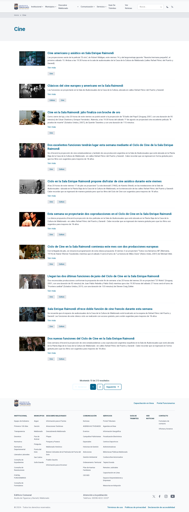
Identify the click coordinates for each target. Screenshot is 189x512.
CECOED (86, 475)
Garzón (36, 426)
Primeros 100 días (21, 426)
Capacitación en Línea (111, 473)
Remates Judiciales (110, 467)
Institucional (36, 7)
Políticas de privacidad (135, 507)
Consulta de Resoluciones (19, 469)
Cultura (52, 100)
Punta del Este (37, 450)
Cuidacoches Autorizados (113, 457)
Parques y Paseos (53, 442)
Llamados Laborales (21, 454)
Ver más (52, 67)
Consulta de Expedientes (19, 461)
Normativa (18, 442)
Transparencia (19, 431)
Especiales (87, 442)
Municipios (50, 7)
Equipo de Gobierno (21, 421)
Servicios (101, 7)
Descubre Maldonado (63, 6)
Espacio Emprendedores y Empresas (113, 479)
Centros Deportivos (110, 442)
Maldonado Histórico (54, 447)
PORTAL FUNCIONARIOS (20, 476)
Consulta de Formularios (18, 484)
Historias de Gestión (90, 447)
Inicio (16, 15)
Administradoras (109, 447)
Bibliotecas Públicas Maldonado (115, 452)
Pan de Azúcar (36, 438)
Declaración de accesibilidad (161, 507)
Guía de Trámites (112, 6)
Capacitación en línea (144, 403)
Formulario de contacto (164, 422)
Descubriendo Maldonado (56, 431)
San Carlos (38, 457)
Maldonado (38, 431)
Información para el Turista (56, 421)
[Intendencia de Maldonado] (21, 6)
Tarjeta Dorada (108, 462)
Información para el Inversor (56, 465)
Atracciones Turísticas (54, 426)
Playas (48, 436)
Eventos (86, 431)
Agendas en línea (109, 426)
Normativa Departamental (19, 448)
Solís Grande (39, 462)
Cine (51, 74)
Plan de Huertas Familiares (89, 469)
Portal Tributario (109, 421)
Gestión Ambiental (90, 457)
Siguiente (111, 387)
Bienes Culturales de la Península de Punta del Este (63, 453)
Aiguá (36, 421)
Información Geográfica (112, 431)
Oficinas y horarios (166, 429)
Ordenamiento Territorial (92, 462)
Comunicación (87, 7)
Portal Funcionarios (166, 403)
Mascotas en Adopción (112, 486)
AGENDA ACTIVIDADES (92, 426)
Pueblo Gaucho (52, 460)
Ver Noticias (128, 6)
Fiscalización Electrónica (112, 436)
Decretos (17, 436)
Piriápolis (37, 444)
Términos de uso (115, 507)
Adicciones (87, 452)
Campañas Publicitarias (92, 436)
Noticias (86, 421)
